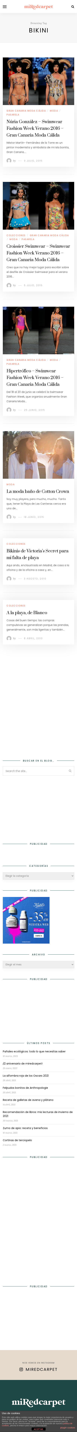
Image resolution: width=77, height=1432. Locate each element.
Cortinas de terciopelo (17, 1140)
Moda (54, 110)
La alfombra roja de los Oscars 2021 (26, 1076)
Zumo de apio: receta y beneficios (25, 1128)
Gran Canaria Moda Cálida (26, 110)
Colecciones (16, 235)
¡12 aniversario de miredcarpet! (23, 1063)
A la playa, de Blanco (27, 613)
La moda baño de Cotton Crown (38, 491)
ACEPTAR (38, 1429)
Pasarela (13, 114)
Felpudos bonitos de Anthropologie (25, 1088)
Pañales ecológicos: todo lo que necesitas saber (34, 1051)
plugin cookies (67, 1427)
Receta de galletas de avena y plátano (28, 1100)
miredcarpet (42, 1369)
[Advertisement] (38, 706)
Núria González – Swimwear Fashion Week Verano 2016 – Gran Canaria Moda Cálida (35, 128)
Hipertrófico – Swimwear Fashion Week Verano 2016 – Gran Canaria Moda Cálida (35, 377)
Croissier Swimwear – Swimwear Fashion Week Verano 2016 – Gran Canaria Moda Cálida (38, 253)
